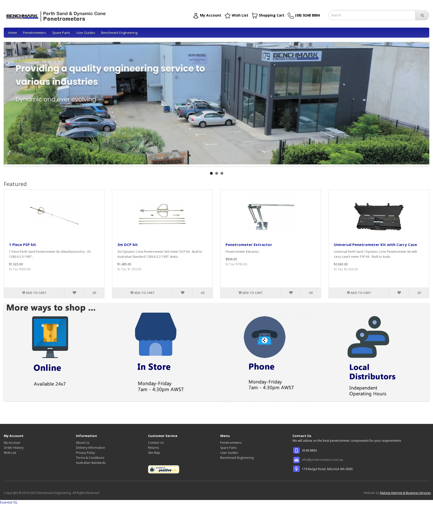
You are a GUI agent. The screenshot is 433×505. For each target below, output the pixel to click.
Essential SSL (9, 502)
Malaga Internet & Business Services (405, 493)
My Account (12, 442)
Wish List (10, 453)
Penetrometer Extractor (249, 244)
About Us (82, 442)
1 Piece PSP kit (22, 244)
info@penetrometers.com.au (322, 460)
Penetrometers (34, 32)
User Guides (85, 32)
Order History (14, 448)
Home (12, 32)
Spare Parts (61, 32)
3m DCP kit (127, 244)
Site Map (154, 453)
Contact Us (156, 442)
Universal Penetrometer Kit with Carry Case (375, 244)
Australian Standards (90, 463)
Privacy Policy (85, 453)
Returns (153, 448)
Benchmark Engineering (119, 32)
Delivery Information (90, 448)
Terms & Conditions (90, 458)
